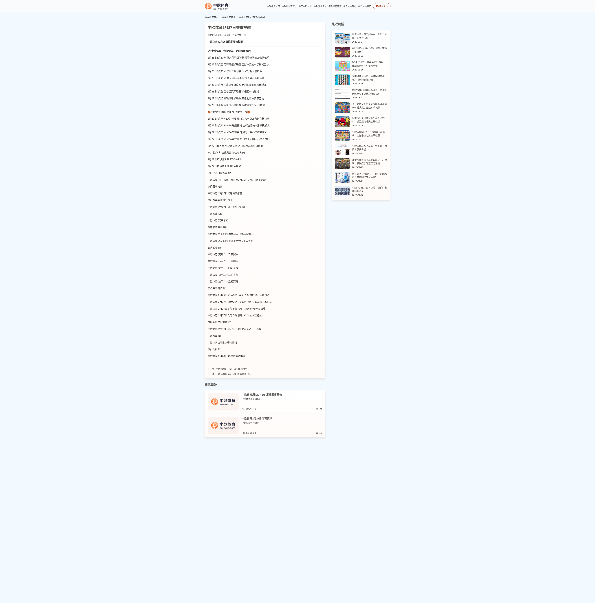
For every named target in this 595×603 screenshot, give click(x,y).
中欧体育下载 (288, 6)
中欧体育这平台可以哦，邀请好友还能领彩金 (369, 189)
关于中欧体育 (305, 6)
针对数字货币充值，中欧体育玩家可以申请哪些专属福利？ (369, 175)
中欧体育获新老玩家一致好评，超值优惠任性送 (369, 148)
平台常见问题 (335, 6)
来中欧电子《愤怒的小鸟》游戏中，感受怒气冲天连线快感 (368, 120)
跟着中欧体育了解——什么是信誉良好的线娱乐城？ (369, 36)
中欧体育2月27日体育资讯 (257, 418)
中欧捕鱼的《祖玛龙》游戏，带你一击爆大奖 (369, 50)
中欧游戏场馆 (320, 6)
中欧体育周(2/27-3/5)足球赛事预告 (233, 374)
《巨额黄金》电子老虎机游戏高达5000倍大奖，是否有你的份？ (369, 106)
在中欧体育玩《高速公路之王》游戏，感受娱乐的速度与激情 (369, 161)
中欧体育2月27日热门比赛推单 (231, 369)
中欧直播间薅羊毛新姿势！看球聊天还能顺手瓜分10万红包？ (369, 92)
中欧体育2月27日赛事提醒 (252, 17)
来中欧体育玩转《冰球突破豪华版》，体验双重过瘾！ (368, 78)
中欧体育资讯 (364, 6)
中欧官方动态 (349, 6)
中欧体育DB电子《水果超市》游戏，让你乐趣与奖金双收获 (369, 134)
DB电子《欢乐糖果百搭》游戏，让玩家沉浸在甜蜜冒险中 (369, 64)
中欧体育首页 (273, 6)
